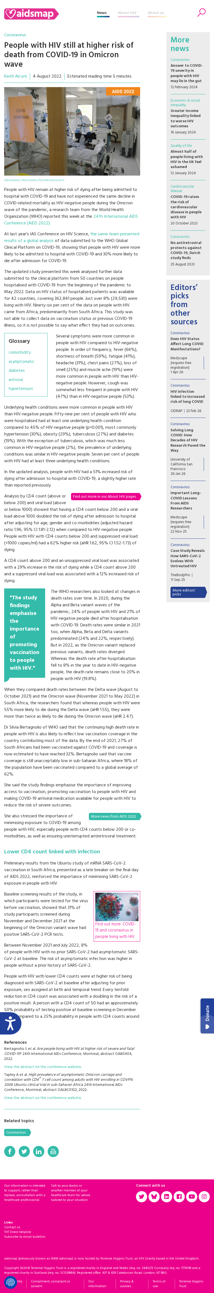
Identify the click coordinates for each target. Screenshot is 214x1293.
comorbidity (20, 352)
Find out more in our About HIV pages (104, 497)
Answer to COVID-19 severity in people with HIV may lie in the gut (187, 73)
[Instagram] (204, 1196)
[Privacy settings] (10, 1282)
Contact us (12, 1227)
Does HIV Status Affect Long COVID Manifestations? (187, 344)
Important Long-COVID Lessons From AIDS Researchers (186, 501)
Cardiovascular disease (182, 189)
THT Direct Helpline (17, 1232)
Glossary (19, 341)
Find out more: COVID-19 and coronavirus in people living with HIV (115, 930)
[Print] (53, 1151)
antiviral (16, 380)
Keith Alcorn (15, 76)
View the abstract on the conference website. (43, 1067)
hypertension (21, 389)
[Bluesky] (154, 1196)
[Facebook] (9, 1151)
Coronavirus (15, 35)
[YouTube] (191, 1196)
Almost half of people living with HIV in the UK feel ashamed (187, 159)
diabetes (17, 371)
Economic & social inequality (185, 103)
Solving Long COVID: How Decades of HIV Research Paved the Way (188, 440)
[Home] (50, 14)
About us (156, 13)
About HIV (127, 13)
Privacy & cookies (126, 1284)
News (102, 13)
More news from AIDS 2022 (113, 816)
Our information (97, 1284)
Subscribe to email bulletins (24, 1237)
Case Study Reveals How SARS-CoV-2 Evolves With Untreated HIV (188, 558)
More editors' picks (183, 592)
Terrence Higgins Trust (191, 1284)
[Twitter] (24, 1151)
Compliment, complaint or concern (50, 1284)
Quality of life (181, 146)
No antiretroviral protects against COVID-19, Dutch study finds (186, 251)
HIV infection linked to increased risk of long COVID (188, 397)
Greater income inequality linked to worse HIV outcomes (186, 119)
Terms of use (159, 1284)
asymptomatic (21, 362)
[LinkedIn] (38, 1151)
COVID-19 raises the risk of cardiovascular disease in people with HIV (186, 207)
